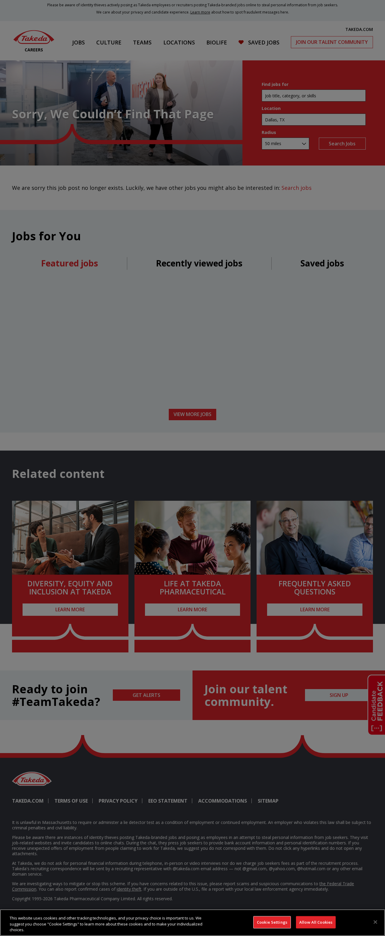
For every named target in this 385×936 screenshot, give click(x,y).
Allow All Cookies (315, 922)
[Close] (375, 921)
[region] (192, 922)
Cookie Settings (272, 922)
